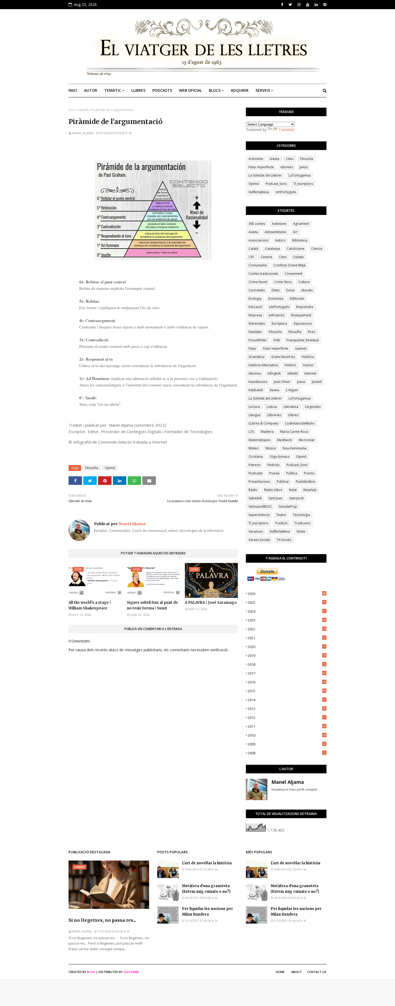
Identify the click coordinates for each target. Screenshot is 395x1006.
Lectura (254, 406)
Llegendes (313, 406)
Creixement (293, 273)
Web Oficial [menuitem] (190, 90)
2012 (287, 717)
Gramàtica (256, 356)
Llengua (254, 415)
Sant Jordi (296, 498)
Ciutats (298, 257)
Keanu (274, 390)
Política (291, 473)
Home (280, 972)
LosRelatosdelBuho (300, 423)
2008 (286, 753)
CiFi (251, 257)
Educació (255, 307)
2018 (287, 664)
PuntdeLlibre (305, 481)
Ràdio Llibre (273, 490)
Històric (290, 365)
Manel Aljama (83, 133)
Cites (289, 158)
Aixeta (274, 158)
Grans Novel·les (283, 356)
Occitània (256, 456)
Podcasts (256, 473)
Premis (309, 473)
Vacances (256, 531)
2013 (287, 708)
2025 (287, 602)
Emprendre (304, 307)
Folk (277, 340)
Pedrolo (273, 465)
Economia (275, 298)
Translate (286, 129)
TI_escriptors (303, 183)
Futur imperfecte (261, 167)
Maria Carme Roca (294, 431)
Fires (311, 332)
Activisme (256, 158)
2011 (287, 726)
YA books (284, 539)
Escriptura (279, 323)
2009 (287, 744)
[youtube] (308, 4)
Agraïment (301, 223)
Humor (308, 365)
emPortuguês (286, 192)
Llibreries (274, 415)
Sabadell (255, 498)
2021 (287, 637)
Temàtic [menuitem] (112, 90)
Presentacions (259, 481)
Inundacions (258, 381)
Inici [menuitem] (73, 90)
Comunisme (258, 265)
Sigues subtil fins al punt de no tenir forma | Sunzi (152, 605)
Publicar (283, 481)
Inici (71, 110)
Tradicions (302, 523)
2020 (287, 646)
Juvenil (317, 381)
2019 (287, 655)
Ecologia (255, 298)
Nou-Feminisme (295, 448)
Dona (290, 290)
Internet (310, 373)
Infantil (293, 373)
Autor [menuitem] (90, 90)
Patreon (255, 465)
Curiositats (257, 290)
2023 (287, 620)
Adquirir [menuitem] (240, 90)
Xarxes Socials (259, 539)
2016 (287, 682)
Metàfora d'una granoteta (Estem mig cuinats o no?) (206, 889)
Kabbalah (256, 390)
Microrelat (306, 440)
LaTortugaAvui (300, 175)
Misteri (254, 448)
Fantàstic (255, 332)
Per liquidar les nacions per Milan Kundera (207, 911)
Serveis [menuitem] (263, 90)
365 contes (257, 223)
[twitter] (290, 4)
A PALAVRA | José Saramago (211, 602)
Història (308, 356)
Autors (280, 240)
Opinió (83, 110)
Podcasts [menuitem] (162, 90)
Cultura (304, 282)
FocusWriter (258, 340)
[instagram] (299, 4)
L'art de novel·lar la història (207, 863)
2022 (287, 629)
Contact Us (316, 972)
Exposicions (303, 323)
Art (295, 232)
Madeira (267, 431)
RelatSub (310, 490)
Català (253, 248)
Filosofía (294, 332)
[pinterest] (324, 4)
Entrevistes (257, 323)
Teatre (281, 515)
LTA (251, 431)
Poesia (274, 473)
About (296, 972)
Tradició (281, 523)
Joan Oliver (282, 381)
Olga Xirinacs (279, 456)
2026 (287, 593)
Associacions (258, 240)
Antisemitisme (275, 232)
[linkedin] (316, 4)
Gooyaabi (131, 972)
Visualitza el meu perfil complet (294, 789)
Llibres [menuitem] (138, 90)
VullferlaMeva (259, 192)
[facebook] (282, 4)
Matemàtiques (259, 440)
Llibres (293, 415)
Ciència (316, 248)
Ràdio (253, 490)
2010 (287, 735)
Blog (91, 972)
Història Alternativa (263, 365)
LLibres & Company (263, 423)
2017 (287, 673)
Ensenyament (301, 315)
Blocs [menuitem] (215, 90)
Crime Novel (258, 282)
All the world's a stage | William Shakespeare (90, 605)
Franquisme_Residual (302, 340)
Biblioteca (299, 240)
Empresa (255, 315)
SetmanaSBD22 (260, 506)
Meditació (284, 440)
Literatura (290, 406)
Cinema (266, 257)
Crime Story (283, 282)
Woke (301, 531)
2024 (287, 611)
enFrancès (276, 315)
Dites (275, 290)
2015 (287, 691)
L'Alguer (292, 390)
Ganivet (301, 348)
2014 (287, 699)
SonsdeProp (287, 506)
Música (270, 448)
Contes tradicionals (263, 273)
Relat (293, 490)
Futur (252, 348)
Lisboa (272, 406)
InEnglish (274, 373)
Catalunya (272, 248)
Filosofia (91, 468)
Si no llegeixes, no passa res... (102, 920)
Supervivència (259, 515)
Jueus (304, 167)
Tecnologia (301, 515)
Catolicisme (295, 248)
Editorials (297, 298)
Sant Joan (275, 498)
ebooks (307, 290)
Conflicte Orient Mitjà (290, 265)
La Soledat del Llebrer (265, 175)
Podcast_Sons (276, 183)
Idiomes (287, 167)
